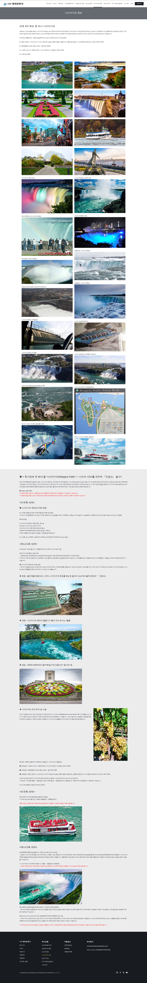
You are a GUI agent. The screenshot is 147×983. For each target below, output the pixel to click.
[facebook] (120, 972)
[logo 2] (14, 2)
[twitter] (123, 972)
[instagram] (117, 972)
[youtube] (127, 972)
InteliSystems (57, 972)
